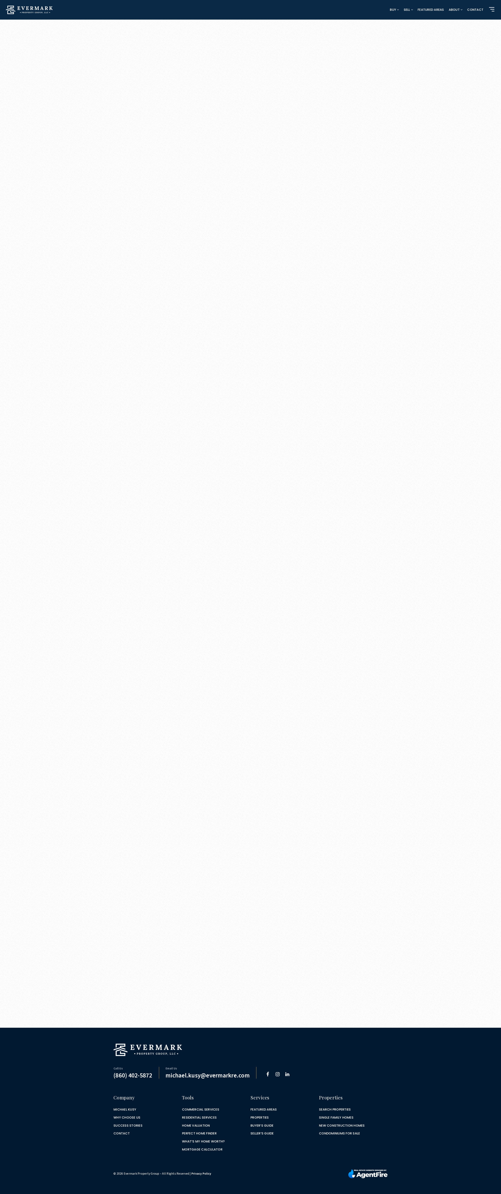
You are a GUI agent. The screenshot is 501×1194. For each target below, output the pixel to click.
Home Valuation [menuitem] (196, 1125)
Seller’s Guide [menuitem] (262, 1133)
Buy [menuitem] (393, 9)
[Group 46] (367, 1173)
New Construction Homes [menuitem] (342, 1125)
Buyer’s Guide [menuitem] (261, 1125)
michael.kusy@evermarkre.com (208, 1076)
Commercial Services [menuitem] (200, 1109)
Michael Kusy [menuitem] (125, 1109)
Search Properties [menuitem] (335, 1109)
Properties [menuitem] (259, 1117)
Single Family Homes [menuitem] (336, 1117)
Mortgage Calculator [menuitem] (202, 1149)
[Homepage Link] (29, 9)
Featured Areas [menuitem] (431, 9)
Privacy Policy (201, 1173)
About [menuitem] (455, 9)
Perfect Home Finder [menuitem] (199, 1133)
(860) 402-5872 (133, 1076)
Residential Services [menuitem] (199, 1117)
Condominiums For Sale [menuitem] (339, 1133)
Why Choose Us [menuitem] (127, 1117)
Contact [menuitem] (475, 9)
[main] (250, 514)
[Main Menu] (491, 9)
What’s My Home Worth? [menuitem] (203, 1141)
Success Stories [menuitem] (128, 1125)
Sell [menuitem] (407, 9)
